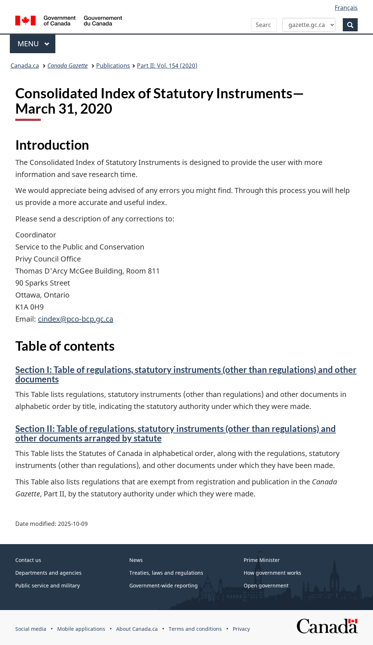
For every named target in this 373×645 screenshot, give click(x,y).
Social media (30, 628)
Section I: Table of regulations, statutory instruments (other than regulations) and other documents (186, 374)
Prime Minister (262, 559)
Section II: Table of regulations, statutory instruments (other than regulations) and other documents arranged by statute (175, 433)
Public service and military (47, 585)
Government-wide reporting (163, 585)
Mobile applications (81, 628)
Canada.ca (25, 66)
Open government (266, 585)
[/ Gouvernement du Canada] (68, 22)
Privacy (241, 628)
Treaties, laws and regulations (166, 572)
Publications (113, 66)
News (136, 559)
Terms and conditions (195, 628)
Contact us (28, 559)
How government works (272, 572)
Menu (29, 43)
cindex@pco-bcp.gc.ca (75, 319)
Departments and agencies (48, 572)
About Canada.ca (137, 628)
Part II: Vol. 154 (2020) (167, 66)
